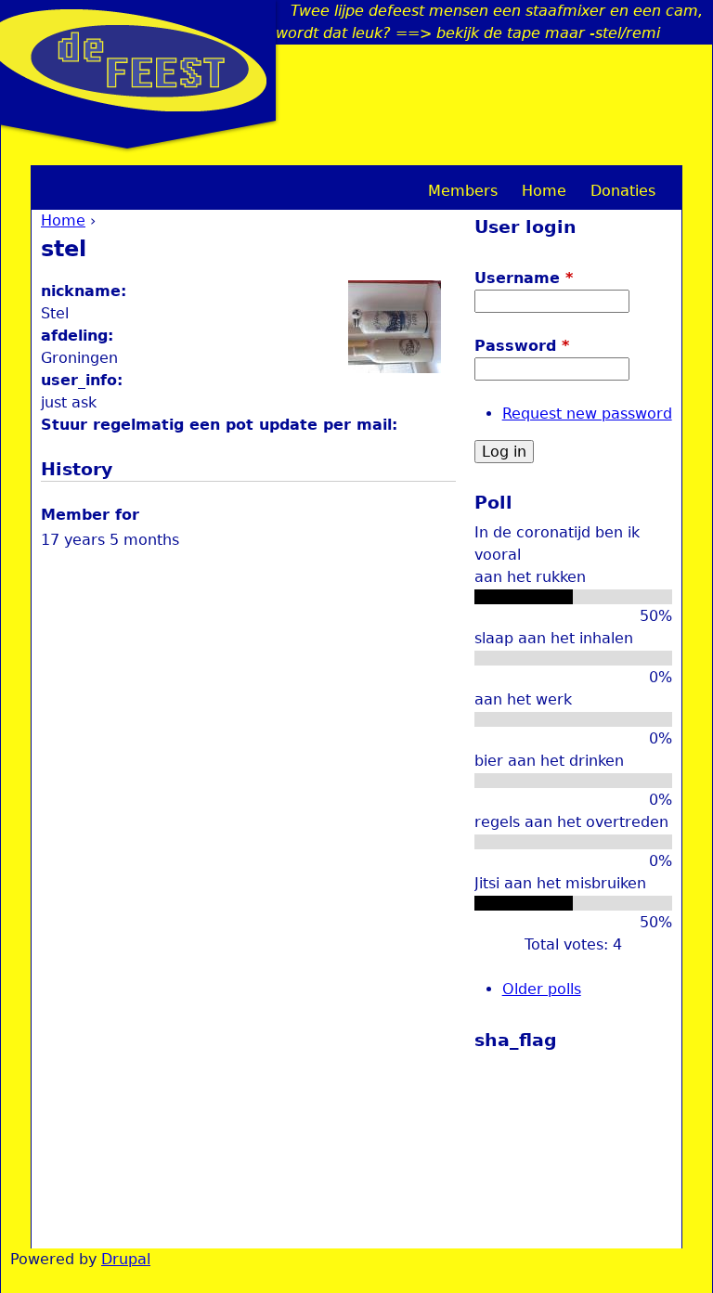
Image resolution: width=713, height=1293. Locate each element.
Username (523, 278)
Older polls (541, 989)
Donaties (622, 191)
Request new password (587, 413)
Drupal (125, 1259)
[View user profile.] (394, 368)
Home (63, 220)
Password (521, 346)
